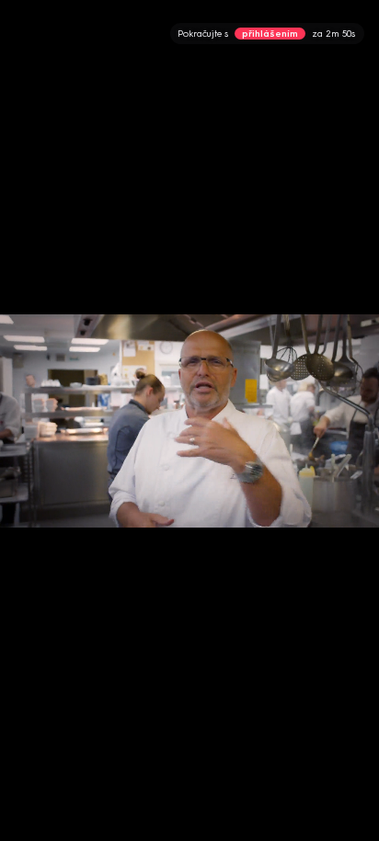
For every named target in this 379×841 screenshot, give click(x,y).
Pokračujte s (266, 34)
